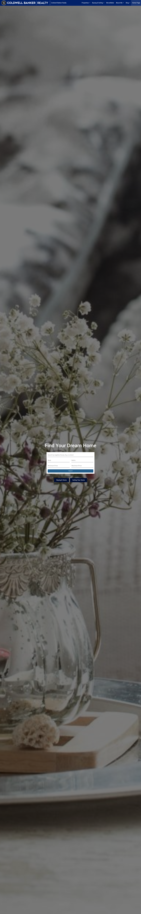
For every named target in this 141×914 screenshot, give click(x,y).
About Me (120, 4)
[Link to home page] (25, 3)
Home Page (136, 3)
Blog (128, 4)
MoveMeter (110, 3)
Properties (86, 4)
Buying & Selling (98, 4)
